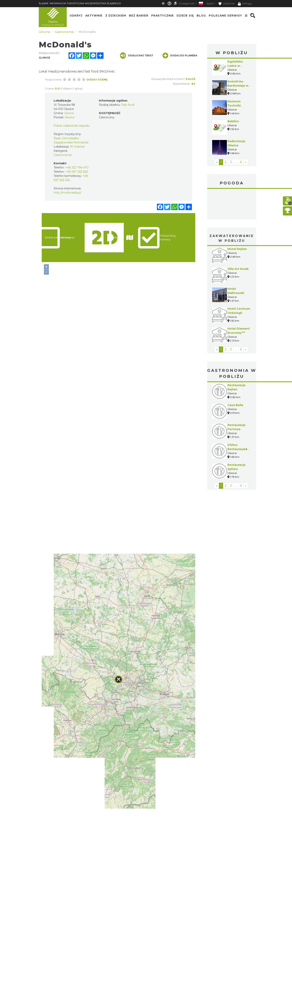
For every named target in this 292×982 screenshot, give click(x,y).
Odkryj (76, 15)
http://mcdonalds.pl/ (67, 192)
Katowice (231, 205)
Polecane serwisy (225, 15)
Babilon (233, 121)
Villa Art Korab (238, 269)
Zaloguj (247, 3)
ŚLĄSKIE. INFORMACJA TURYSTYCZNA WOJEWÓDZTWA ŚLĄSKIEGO (80, 3)
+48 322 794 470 (77, 167)
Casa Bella (235, 405)
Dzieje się (185, 15)
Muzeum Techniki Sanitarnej (235, 106)
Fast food (127, 105)
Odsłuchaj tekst (140, 55)
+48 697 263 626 (76, 171)
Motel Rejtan (237, 249)
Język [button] (209, 3)
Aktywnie (93, 15)
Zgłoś (190, 78)
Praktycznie (162, 15)
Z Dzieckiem (115, 15)
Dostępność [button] (186, 3)
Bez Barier (138, 15)
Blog (201, 15)
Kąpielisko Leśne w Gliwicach (235, 66)
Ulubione (228, 3)
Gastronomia (63, 155)
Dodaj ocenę (97, 79)
